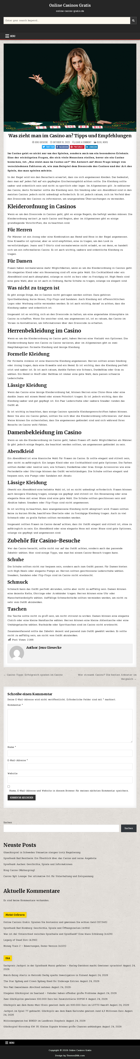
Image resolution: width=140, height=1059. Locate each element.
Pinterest (79, 146)
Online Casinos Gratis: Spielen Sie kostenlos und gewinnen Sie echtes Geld (49, 922)
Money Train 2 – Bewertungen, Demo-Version (30, 946)
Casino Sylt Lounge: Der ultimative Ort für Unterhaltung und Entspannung (48, 876)
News (105, 142)
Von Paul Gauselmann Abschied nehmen (26, 987)
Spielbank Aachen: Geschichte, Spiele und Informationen (37, 864)
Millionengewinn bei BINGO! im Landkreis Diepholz (34, 1021)
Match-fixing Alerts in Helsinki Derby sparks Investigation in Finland (45, 975)
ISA (7, 958)
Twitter (50, 146)
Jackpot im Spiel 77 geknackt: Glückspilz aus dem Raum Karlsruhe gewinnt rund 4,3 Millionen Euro (63, 1011)
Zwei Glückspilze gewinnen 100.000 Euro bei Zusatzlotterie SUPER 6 (45, 999)
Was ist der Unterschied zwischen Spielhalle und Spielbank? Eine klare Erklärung (53, 934)
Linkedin (93, 146)
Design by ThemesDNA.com (70, 1055)
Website (12, 773)
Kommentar (15, 705)
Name (11, 747)
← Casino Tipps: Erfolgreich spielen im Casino (33, 675)
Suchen (7, 822)
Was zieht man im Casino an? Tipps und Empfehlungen (70, 136)
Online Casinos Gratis (70, 5)
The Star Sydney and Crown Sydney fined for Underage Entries (41, 981)
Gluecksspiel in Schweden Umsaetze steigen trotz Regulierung (41, 852)
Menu (12, 36)
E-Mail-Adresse (17, 760)
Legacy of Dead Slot (15, 940)
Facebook (63, 146)
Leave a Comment (83, 142)
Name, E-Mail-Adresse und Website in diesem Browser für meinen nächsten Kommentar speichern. (69, 791)
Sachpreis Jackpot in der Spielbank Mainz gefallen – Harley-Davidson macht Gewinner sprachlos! (62, 965)
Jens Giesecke (41, 142)
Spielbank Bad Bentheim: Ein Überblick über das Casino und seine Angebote (49, 858)
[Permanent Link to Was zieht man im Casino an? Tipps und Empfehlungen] (70, 88)
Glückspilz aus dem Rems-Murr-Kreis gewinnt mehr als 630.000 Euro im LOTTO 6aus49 (56, 1005)
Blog (99, 142)
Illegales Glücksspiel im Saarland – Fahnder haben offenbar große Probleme (49, 993)
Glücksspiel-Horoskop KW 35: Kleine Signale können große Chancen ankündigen (52, 1026)
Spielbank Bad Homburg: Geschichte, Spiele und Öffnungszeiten (42, 928)
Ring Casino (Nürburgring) (19, 870)
